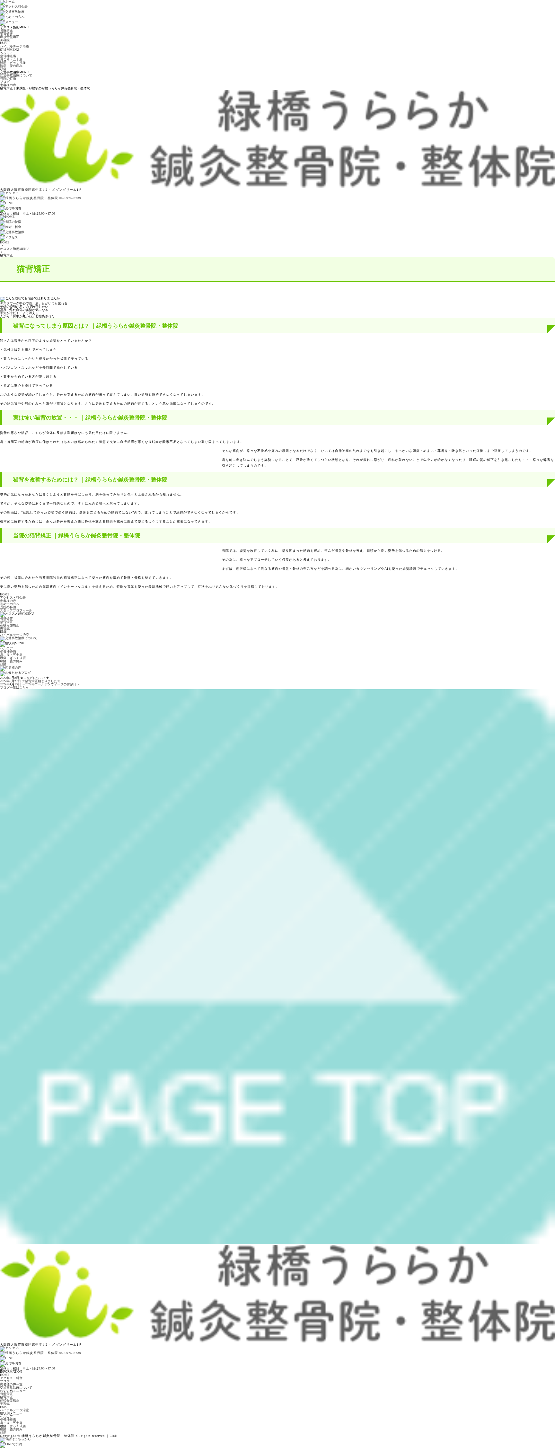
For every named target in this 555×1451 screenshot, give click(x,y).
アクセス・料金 (11, 1378)
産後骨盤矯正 (9, 37)
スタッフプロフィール (16, 610)
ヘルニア (6, 53)
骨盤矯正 (6, 30)
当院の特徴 (8, 78)
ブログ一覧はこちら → (16, 687)
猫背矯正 (6, 33)
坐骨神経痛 (8, 56)
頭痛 (3, 69)
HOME (4, 242)
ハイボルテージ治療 (14, 46)
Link (113, 1436)
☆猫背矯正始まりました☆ (41, 681)
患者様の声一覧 (11, 1384)
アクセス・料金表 (13, 597)
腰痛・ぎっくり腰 (13, 62)
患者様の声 (8, 85)
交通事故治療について (16, 75)
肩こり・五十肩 (11, 59)
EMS (3, 43)
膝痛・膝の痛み (11, 65)
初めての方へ (9, 604)
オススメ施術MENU (14, 249)
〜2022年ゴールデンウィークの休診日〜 (51, 684)
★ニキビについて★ (34, 678)
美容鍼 (5, 40)
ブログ (5, 82)
